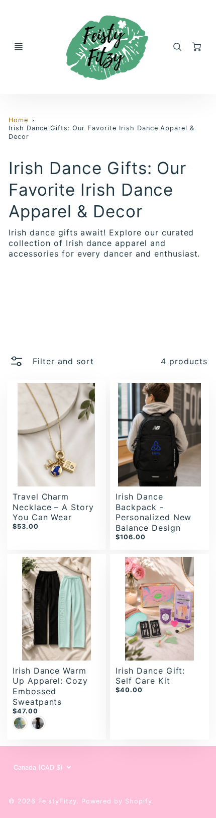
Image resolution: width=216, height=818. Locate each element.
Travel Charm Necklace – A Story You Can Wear (53, 507)
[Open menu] (19, 47)
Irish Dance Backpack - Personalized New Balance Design (153, 512)
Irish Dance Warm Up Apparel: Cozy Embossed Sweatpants (50, 686)
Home (18, 120)
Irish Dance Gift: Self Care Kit (150, 676)
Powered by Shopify (116, 801)
